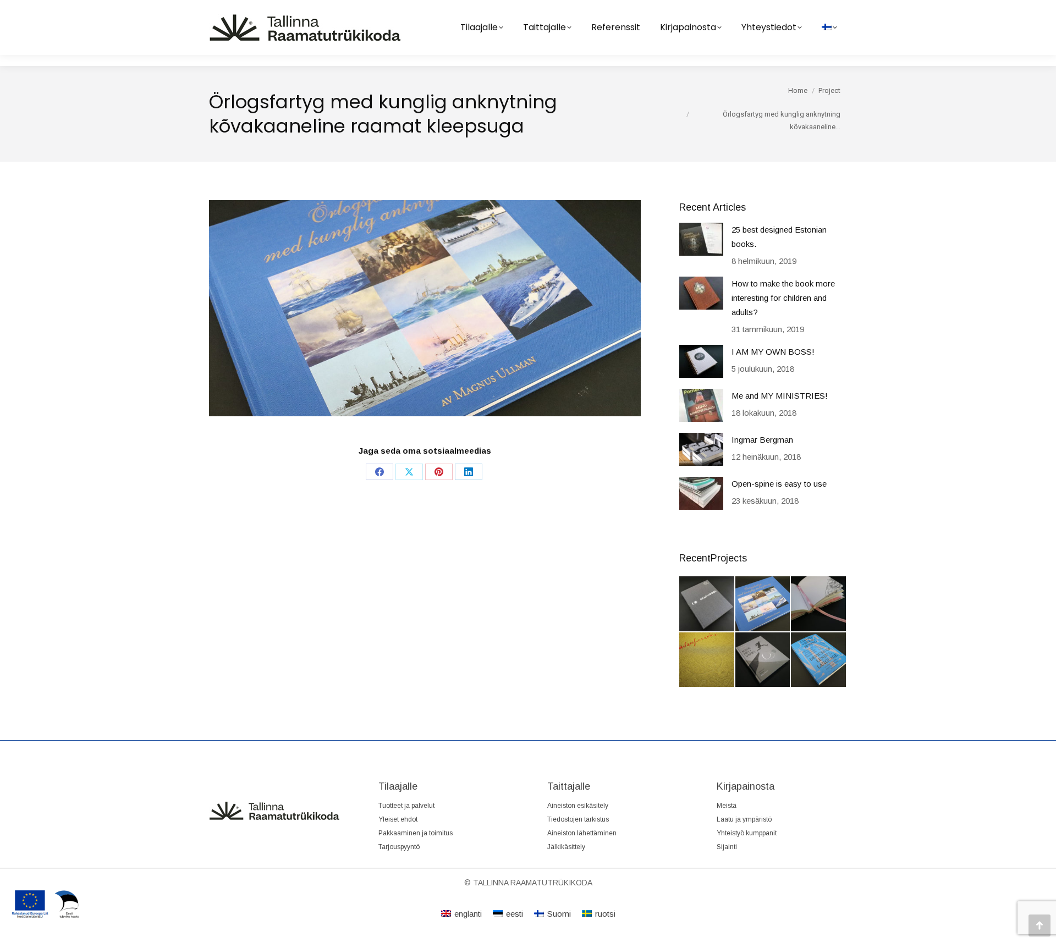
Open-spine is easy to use (779, 483)
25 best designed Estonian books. (779, 237)
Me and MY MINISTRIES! (780, 395)
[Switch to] (829, 27)
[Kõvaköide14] (763, 660)
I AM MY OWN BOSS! (773, 351)
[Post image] (701, 239)
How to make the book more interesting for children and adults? (783, 298)
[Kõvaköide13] (707, 660)
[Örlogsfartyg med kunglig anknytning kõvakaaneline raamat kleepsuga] (763, 604)
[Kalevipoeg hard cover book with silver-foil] (707, 604)
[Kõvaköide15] (819, 660)
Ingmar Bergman (762, 439)
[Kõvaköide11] (819, 604)
